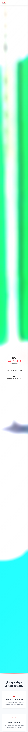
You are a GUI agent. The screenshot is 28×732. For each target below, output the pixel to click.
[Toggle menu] (25, 2)
